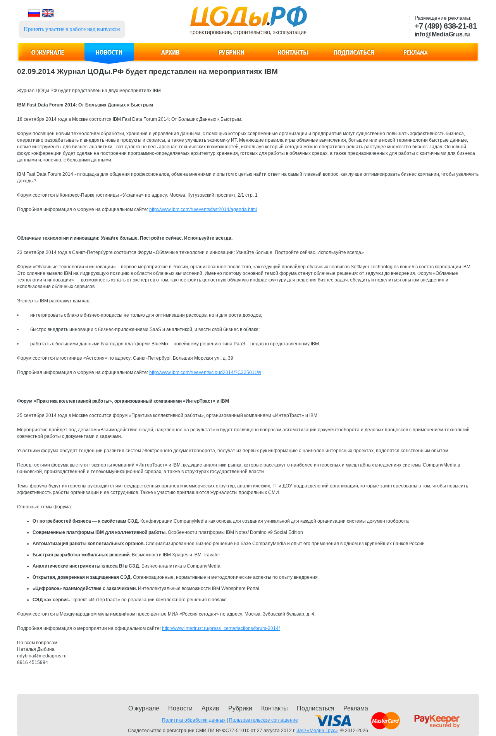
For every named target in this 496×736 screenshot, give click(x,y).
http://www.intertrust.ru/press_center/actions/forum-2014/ (221, 628)
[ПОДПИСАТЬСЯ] (354, 56)
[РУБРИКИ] (232, 56)
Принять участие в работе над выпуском (72, 29)
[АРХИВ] (170, 56)
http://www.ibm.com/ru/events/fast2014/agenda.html (203, 209)
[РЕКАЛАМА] (415, 56)
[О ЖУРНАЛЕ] (48, 56)
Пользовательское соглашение (263, 720)
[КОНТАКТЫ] (293, 56)
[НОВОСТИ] (109, 56)
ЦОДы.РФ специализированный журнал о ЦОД (247, 24)
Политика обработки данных (194, 720)
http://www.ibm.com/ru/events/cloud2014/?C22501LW (205, 372)
